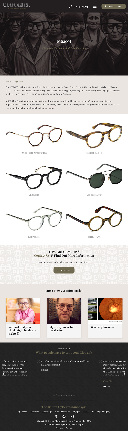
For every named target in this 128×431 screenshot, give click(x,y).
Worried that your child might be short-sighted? (22, 330)
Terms (69, 428)
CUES (86, 411)
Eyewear (19, 81)
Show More (108, 381)
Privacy (59, 428)
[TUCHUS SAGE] (34, 222)
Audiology (47, 411)
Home (8, 81)
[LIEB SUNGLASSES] (94, 180)
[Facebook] (64, 416)
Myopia (76, 411)
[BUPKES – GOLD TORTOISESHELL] (34, 138)
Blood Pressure (62, 411)
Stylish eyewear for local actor (62, 328)
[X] (56, 416)
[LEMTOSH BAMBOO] (94, 138)
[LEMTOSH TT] (34, 180)
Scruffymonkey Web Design (69, 424)
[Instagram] (72, 416)
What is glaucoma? (103, 327)
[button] (94, 6)
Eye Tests (22, 411)
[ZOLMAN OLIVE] (94, 222)
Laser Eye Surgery (101, 411)
